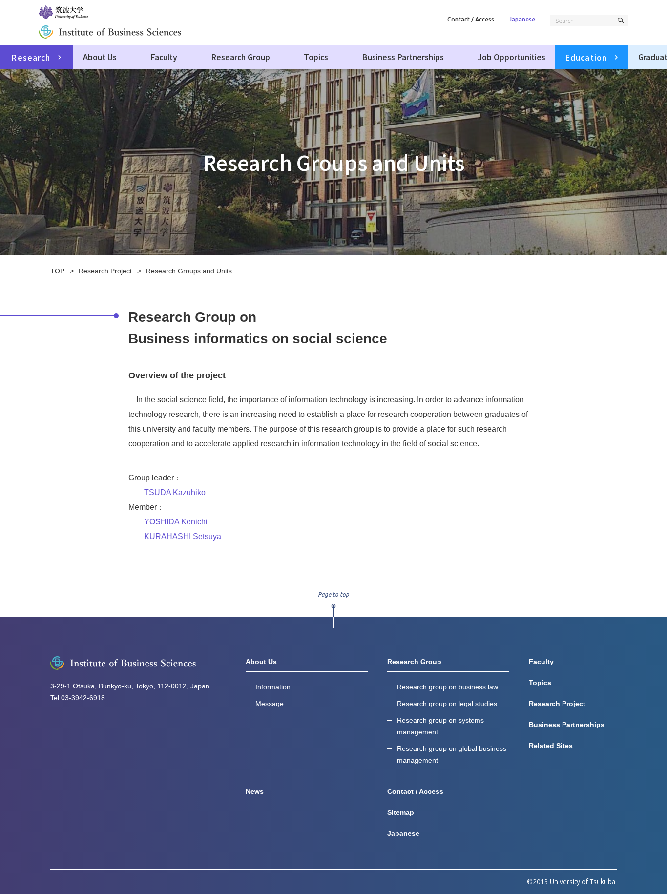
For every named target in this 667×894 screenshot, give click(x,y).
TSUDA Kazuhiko (175, 492)
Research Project (557, 703)
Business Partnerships (403, 56)
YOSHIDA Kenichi (176, 522)
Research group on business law (447, 687)
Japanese (522, 19)
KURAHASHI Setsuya (182, 536)
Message (269, 703)
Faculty (163, 56)
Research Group (240, 56)
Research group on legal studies (447, 703)
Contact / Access (470, 19)
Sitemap (400, 812)
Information (273, 687)
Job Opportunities (511, 56)
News (255, 791)
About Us (100, 56)
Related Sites (551, 745)
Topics (316, 56)
